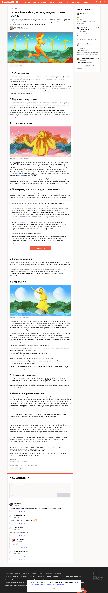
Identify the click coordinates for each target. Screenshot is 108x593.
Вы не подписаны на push (73, 576)
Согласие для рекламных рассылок (16, 585)
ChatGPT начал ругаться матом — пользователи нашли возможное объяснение (86, 21)
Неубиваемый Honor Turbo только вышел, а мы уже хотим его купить (86, 38)
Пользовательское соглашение (22, 580)
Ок (54, 588)
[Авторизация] (105, 2)
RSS (62, 576)
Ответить (22, 511)
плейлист (20, 176)
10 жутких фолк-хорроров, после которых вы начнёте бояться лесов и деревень (87, 66)
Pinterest (41, 576)
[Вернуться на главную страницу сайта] (8, 2)
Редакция (41, 573)
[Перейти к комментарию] (87, 18)
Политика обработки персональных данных (47, 580)
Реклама (33, 573)
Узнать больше (40, 248)
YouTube (48, 576)
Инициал (56, 576)
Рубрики (26, 573)
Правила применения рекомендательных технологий (21, 582)
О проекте (18, 573)
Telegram (16, 576)
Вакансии (49, 573)
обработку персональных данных (53, 584)
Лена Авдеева (18, 27)
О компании (57, 573)
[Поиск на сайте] (96, 2)
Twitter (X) (32, 576)
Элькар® (47, 22)
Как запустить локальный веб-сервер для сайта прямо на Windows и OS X (87, 53)
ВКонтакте (24, 576)
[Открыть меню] (70, 504)
